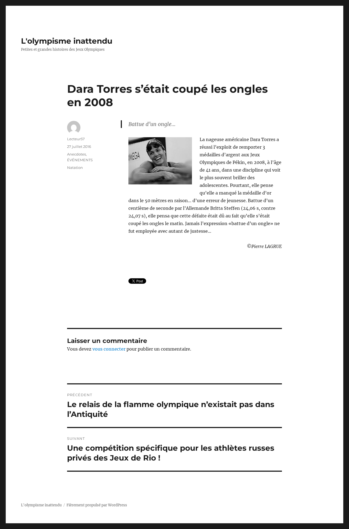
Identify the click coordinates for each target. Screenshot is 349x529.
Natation (75, 167)
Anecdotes (76, 154)
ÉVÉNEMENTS (80, 160)
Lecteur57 (76, 139)
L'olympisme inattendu (66, 41)
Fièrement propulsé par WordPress (97, 505)
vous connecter (108, 349)
